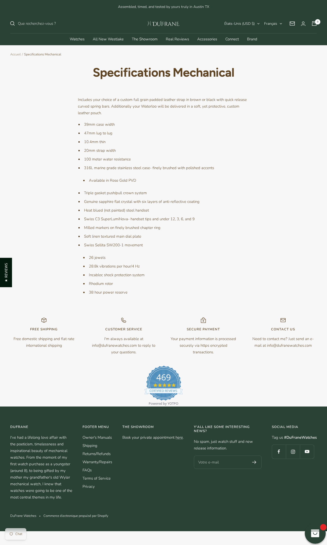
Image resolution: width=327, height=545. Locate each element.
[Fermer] (219, 201)
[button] (6, 272)
